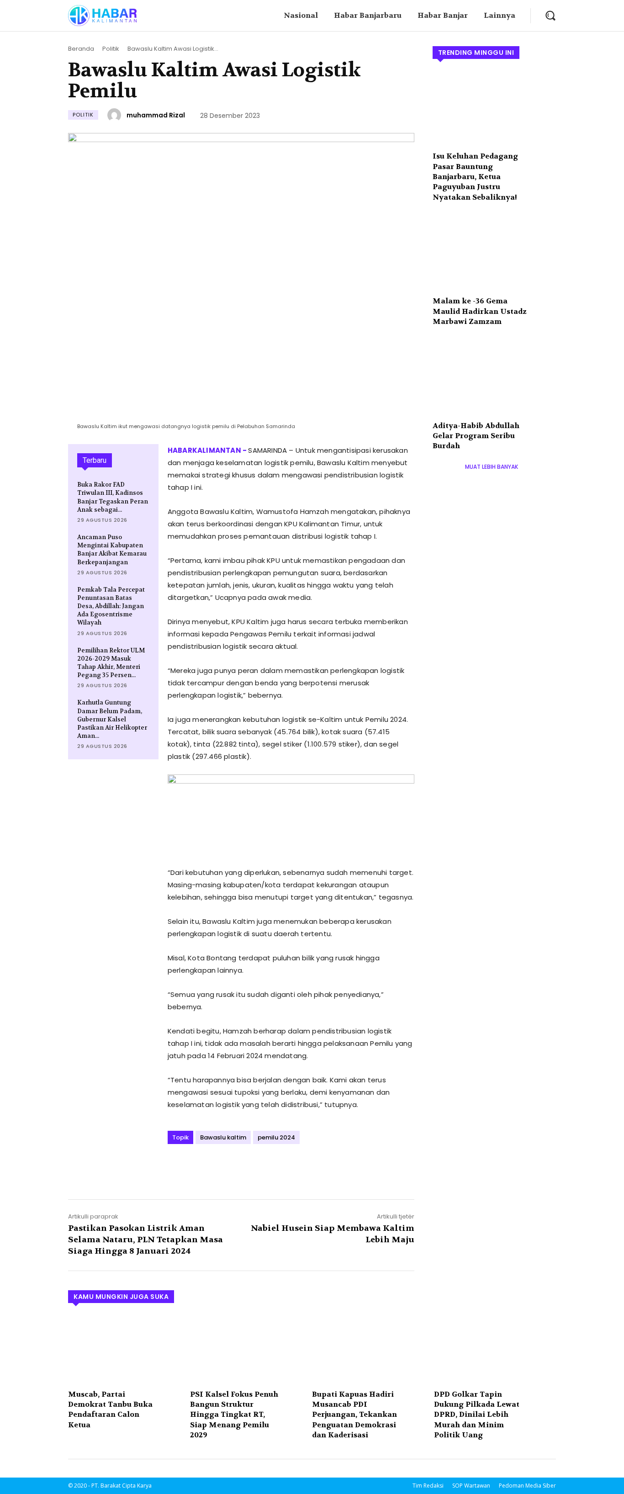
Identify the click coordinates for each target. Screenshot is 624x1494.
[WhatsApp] (240, 1169)
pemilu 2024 (276, 1137)
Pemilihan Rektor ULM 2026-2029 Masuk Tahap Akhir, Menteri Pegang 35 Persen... (111, 662)
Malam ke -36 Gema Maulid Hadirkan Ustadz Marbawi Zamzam (480, 311)
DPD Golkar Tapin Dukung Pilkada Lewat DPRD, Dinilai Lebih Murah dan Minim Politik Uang (476, 1414)
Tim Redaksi (428, 1485)
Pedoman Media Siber (527, 1485)
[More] (261, 1169)
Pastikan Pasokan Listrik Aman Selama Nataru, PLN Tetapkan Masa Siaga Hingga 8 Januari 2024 (145, 1239)
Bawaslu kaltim (223, 1137)
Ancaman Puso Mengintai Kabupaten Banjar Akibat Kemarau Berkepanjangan (112, 549)
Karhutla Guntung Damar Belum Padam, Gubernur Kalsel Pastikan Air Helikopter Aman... (112, 719)
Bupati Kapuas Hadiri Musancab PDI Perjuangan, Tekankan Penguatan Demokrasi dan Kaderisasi (354, 1414)
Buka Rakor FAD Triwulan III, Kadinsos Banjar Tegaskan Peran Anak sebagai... (112, 497)
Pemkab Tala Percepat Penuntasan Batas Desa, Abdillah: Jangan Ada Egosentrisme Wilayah (111, 606)
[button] (550, 15)
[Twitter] (198, 1169)
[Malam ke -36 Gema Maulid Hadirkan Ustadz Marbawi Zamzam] (494, 253)
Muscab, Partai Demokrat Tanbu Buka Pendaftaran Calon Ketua (110, 1409)
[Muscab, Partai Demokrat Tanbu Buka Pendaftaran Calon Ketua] (124, 1349)
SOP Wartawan (471, 1485)
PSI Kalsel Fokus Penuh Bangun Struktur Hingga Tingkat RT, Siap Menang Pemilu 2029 (234, 1414)
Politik (110, 48)
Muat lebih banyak (491, 467)
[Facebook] (177, 1169)
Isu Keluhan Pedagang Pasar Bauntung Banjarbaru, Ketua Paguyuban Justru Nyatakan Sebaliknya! (475, 176)
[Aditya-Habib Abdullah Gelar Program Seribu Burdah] (494, 377)
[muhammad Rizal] (115, 115)
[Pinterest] (219, 1169)
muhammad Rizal (156, 115)
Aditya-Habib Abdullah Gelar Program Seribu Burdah (476, 436)
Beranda (81, 48)
